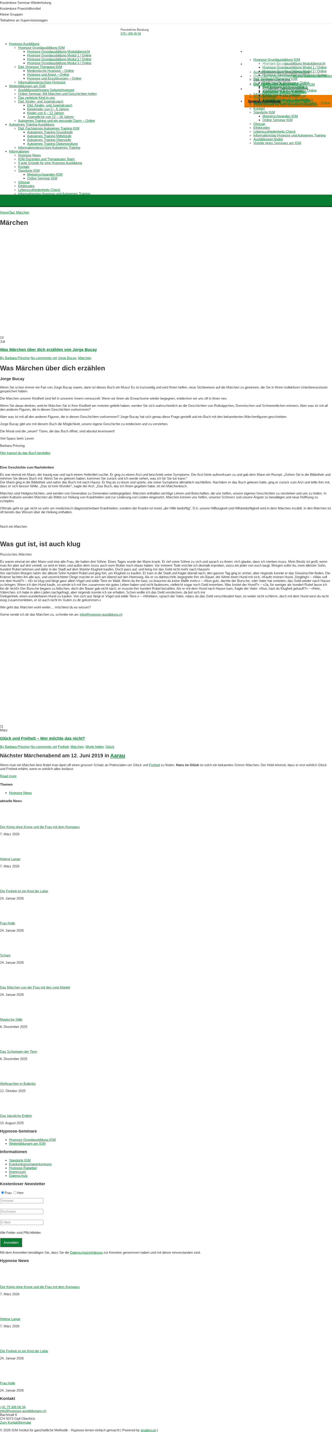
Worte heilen (94, 747)
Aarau (117, 755)
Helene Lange (10, 859)
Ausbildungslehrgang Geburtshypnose (281, 72)
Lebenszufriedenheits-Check (274, 131)
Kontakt (259, 108)
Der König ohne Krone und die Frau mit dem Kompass (40, 827)
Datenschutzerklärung (86, 1252)
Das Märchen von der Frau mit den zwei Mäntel (35, 987)
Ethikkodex (261, 128)
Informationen (258, 89)
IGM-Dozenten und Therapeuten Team (46, 159)
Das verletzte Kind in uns (271, 80)
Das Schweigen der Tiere (18, 1051)
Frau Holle (7, 923)
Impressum (17, 1172)
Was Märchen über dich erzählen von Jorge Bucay (48, 349)
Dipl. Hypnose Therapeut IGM (40, 67)
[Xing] (4, 1426)
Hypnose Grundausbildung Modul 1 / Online (294, 67)
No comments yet (43, 358)
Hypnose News (29, 155)
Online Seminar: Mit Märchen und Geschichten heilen (57, 94)
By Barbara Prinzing (15, 358)
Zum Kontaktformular (15, 1422)
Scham (5, 955)
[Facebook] (2, 1426)
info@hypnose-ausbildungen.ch (23, 1411)
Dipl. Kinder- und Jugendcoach (40, 101)
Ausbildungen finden (268, 139)
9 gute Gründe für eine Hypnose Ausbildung (285, 104)
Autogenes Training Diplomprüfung (52, 144)
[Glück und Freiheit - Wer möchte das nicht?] (106, 722)
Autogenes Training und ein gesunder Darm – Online (56, 120)
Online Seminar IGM (277, 120)
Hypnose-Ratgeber (23, 1168)
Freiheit (63, 747)
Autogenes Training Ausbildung (270, 76)
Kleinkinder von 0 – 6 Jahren (48, 109)
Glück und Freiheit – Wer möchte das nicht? (42, 738)
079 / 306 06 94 (131, 33)
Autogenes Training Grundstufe (285, 88)
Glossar (259, 124)
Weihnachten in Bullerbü (17, 1084)
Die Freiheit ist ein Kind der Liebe (24, 891)
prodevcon (148, 1430)
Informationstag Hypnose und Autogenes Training (289, 135)
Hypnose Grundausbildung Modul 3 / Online (59, 63)
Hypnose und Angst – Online (48, 74)
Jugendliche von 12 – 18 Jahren (50, 117)
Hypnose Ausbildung (263, 51)
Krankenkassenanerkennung (30, 1164)
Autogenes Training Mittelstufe (284, 92)
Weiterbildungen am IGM (266, 64)
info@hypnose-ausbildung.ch (101, 614)
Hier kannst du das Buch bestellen (25, 453)
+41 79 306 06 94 (13, 1407)
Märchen (84, 358)
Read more (8, 776)
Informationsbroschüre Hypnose (41, 82)
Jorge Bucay (67, 358)
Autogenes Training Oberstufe (284, 96)
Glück (109, 747)
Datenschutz (18, 1176)
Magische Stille (11, 1019)
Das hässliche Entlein (16, 1116)
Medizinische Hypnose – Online (50, 71)
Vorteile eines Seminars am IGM (277, 143)
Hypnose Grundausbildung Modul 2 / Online (59, 59)
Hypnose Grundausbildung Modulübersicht (293, 63)
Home (224, 47)
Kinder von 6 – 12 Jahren (45, 113)
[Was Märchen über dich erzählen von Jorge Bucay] (106, 334)
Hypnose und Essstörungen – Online (54, 78)
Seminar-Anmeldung (264, 101)
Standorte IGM (264, 112)
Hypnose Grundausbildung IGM (276, 59)
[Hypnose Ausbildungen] (28, 33)
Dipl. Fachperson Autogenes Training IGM (284, 84)
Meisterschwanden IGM (280, 116)
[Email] (0, 1426)
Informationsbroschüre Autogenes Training (49, 147)
